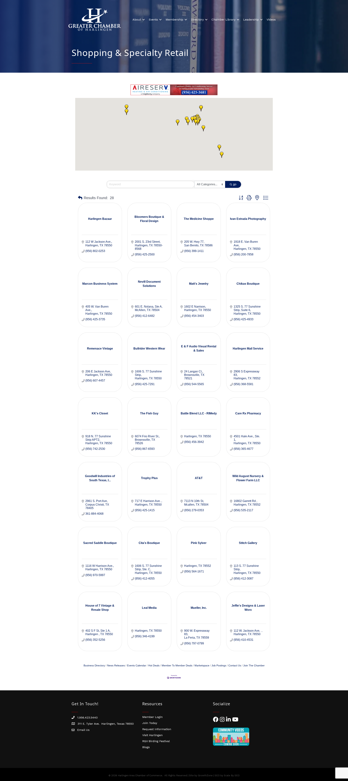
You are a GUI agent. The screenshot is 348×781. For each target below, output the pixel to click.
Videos (271, 19)
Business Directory (94, 665)
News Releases (116, 665)
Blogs (146, 747)
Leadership (251, 19)
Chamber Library (223, 19)
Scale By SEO (232, 775)
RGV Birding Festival (156, 741)
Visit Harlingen (152, 735)
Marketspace (201, 665)
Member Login (152, 717)
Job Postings (219, 665)
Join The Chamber (254, 665)
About (136, 19)
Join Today (149, 723)
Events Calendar (136, 665)
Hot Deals (154, 665)
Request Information (156, 729)
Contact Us (234, 665)
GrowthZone (205, 775)
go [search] (234, 184)
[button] (219, 148)
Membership (174, 19)
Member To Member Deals (177, 665)
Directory (197, 19)
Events (153, 19)
